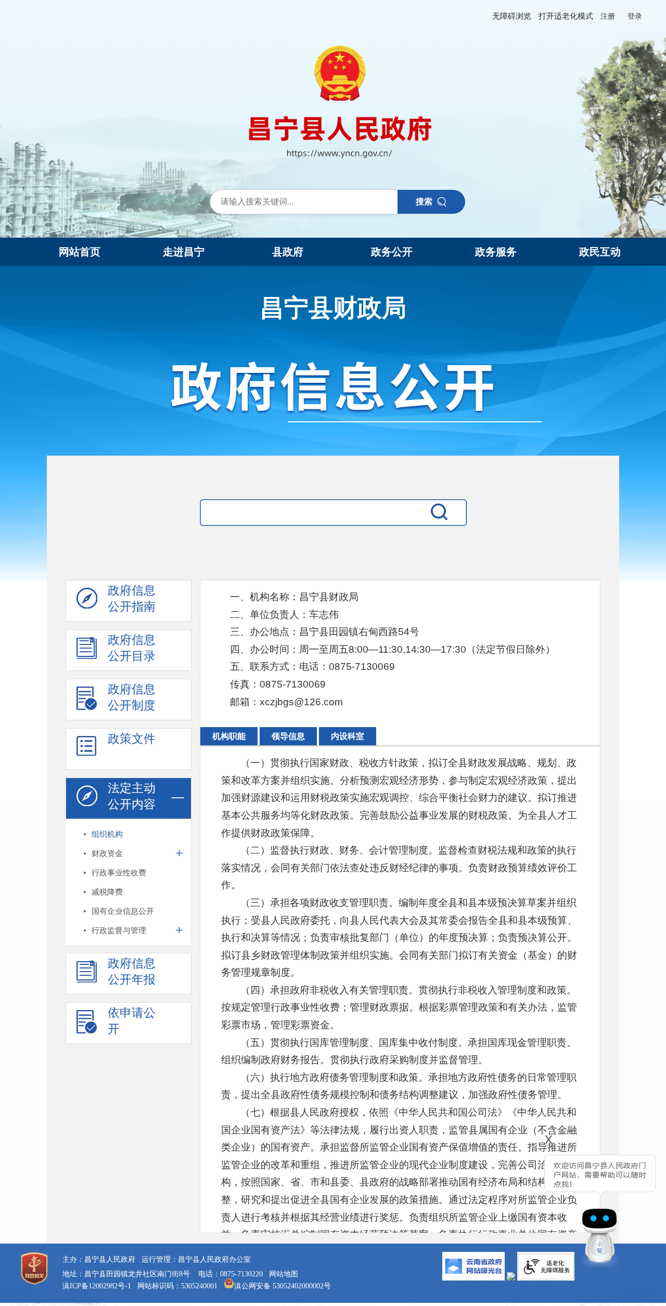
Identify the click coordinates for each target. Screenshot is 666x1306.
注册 (607, 16)
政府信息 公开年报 (132, 971)
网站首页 (79, 251)
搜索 (424, 201)
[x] (521, 1205)
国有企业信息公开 (123, 911)
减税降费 (107, 891)
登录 (634, 16)
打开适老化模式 (566, 16)
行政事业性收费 (119, 872)
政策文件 (132, 738)
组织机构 (107, 834)
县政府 (287, 251)
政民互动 (600, 251)
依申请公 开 (132, 1021)
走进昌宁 (183, 251)
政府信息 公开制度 (132, 697)
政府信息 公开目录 (132, 648)
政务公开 (392, 251)
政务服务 (496, 251)
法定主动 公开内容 (132, 796)
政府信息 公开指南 (132, 598)
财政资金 (107, 853)
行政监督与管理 (119, 930)
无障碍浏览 (511, 16)
